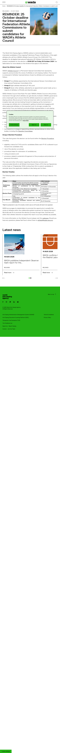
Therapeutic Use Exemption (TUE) (11, 320)
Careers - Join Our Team (8, 329)
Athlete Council (13, 71)
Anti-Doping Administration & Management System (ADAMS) (18, 314)
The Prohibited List (7, 323)
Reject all (34, 124)
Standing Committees (25, 131)
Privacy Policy (47, 317)
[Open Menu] (4, 2)
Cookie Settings (6, 751)
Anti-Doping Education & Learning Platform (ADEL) (15, 317)
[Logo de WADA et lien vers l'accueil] (30, 2)
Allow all (46, 124)
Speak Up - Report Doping (9, 326)
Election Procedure (47, 138)
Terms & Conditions (49, 314)
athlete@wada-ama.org (45, 220)
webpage (45, 218)
